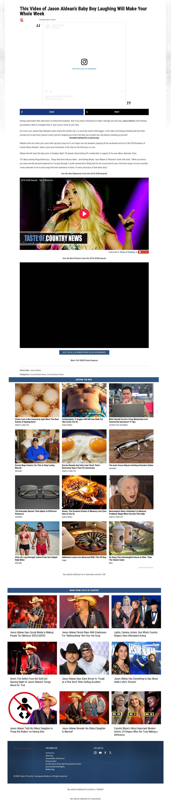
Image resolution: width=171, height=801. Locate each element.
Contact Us (50, 753)
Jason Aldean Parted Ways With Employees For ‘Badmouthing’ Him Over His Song (84, 634)
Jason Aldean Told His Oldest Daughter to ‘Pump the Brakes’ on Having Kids (31, 730)
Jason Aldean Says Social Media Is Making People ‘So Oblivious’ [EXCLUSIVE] (31, 634)
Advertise (49, 756)
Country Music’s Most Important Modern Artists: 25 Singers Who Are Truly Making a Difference (135, 731)
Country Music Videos (55, 374)
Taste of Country (127, 252)
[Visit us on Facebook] (106, 752)
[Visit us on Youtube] (101, 752)
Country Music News (38, 374)
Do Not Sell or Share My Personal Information (63, 764)
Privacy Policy (51, 761)
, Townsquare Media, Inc (42, 776)
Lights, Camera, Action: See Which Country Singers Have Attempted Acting (135, 634)
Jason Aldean (128, 121)
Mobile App (50, 769)
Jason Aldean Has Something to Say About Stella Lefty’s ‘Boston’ (136, 680)
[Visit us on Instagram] (96, 752)
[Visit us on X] (111, 752)
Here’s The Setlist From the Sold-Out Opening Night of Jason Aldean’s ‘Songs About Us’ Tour (30, 682)
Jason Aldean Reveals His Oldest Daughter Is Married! (83, 730)
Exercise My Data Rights (55, 767)
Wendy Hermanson (31, 20)
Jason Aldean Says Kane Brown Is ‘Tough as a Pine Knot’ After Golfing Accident (83, 680)
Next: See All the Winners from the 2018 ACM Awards (84, 352)
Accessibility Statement (55, 758)
